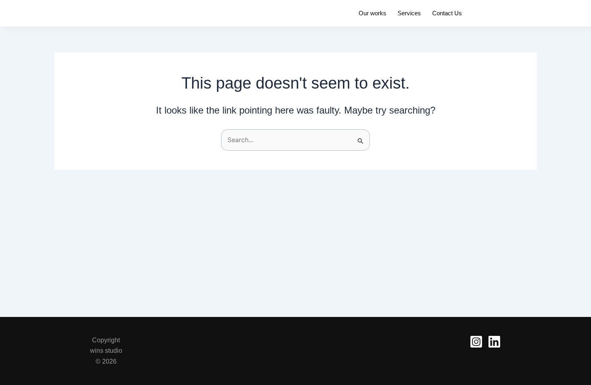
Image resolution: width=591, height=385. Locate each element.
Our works (372, 13)
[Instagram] (476, 341)
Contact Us (447, 13)
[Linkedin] (494, 341)
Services (409, 13)
